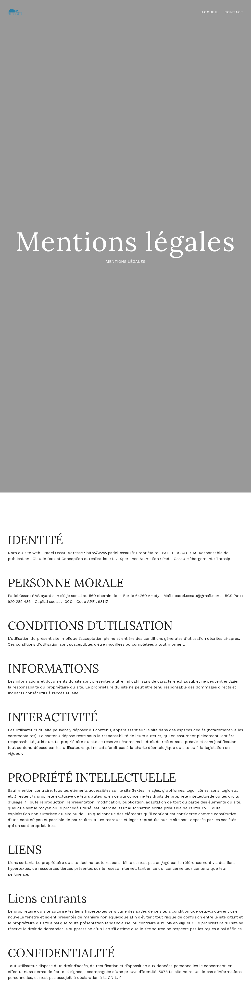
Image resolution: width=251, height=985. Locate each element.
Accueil (210, 12)
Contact (234, 12)
